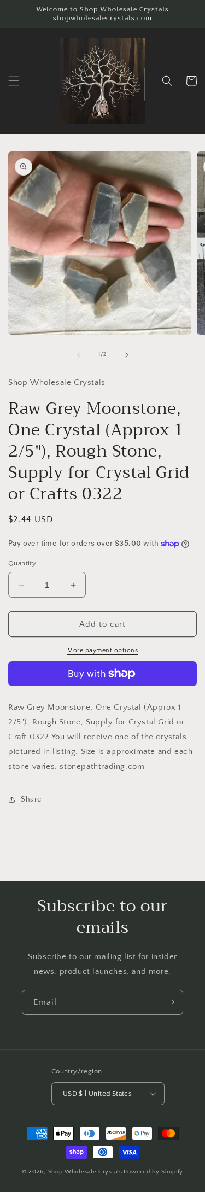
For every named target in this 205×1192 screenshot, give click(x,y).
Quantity (22, 563)
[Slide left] (79, 355)
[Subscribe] (171, 1002)
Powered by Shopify (153, 1171)
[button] (14, 81)
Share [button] (31, 799)
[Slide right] (127, 355)
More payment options (102, 650)
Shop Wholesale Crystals (85, 1171)
